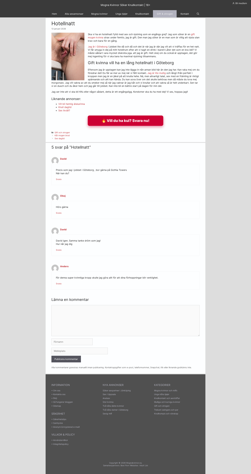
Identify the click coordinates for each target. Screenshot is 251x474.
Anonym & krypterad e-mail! (66, 427)
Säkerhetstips (59, 419)
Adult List (143, 465)
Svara (58, 179)
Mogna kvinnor (99, 13)
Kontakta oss (59, 394)
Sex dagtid (59, 138)
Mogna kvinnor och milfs (165, 390)
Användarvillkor (60, 440)
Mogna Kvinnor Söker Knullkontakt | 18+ (125, 5)
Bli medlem (241, 3)
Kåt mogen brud (62, 135)
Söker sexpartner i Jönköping (117, 390)
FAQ (55, 398)
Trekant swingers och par (166, 410)
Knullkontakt (142, 13)
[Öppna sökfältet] (198, 13)
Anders (64, 266)
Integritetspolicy (61, 444)
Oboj (63, 195)
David (63, 158)
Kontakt (185, 13)
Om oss (56, 390)
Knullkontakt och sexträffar (167, 398)
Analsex (106, 398)
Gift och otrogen (62, 132)
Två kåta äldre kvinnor (113, 406)
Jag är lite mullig (156, 73)
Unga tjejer (121, 13)
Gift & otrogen (165, 13)
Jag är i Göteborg (97, 46)
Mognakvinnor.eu (134, 463)
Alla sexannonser (74, 13)
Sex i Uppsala (109, 394)
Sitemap (57, 406)
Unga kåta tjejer (161, 394)
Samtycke (58, 423)
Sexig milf (107, 413)
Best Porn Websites (129, 465)
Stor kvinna (108, 402)
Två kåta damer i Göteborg (115, 410)
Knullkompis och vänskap (166, 413)
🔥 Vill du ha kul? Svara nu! (125, 120)
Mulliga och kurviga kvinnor (167, 402)
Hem (54, 13)
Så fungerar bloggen (63, 402)
